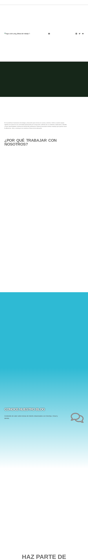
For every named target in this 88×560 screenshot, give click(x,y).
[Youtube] (83, 33)
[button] (49, 33)
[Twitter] (79, 33)
